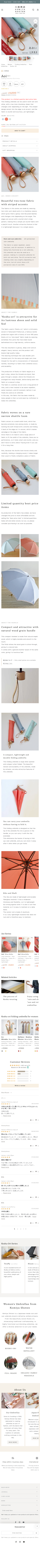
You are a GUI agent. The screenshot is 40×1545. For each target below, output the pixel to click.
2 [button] (17, 1229)
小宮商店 (6, 71)
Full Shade (11, 1373)
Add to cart (20, 130)
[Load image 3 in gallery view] (20, 58)
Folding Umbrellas (21, 64)
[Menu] (2, 9)
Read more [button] (7, 1115)
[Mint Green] (10, 119)
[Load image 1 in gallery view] (11, 58)
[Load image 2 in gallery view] (16, 58)
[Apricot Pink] (6, 119)
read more (13, 1442)
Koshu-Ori (10, 1348)
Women (10, 64)
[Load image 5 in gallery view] (29, 58)
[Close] (37, 1526)
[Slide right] (34, 58)
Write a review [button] (20, 1085)
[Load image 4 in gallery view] (24, 58)
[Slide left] (6, 58)
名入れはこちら (7, 663)
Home (3, 64)
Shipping (3, 94)
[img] (5, 1104)
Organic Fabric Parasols (29, 1374)
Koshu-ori (13, 66)
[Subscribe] (38, 1511)
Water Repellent (29, 1349)
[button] (33, 9)
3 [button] (20, 1229)
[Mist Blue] (2, 119)
